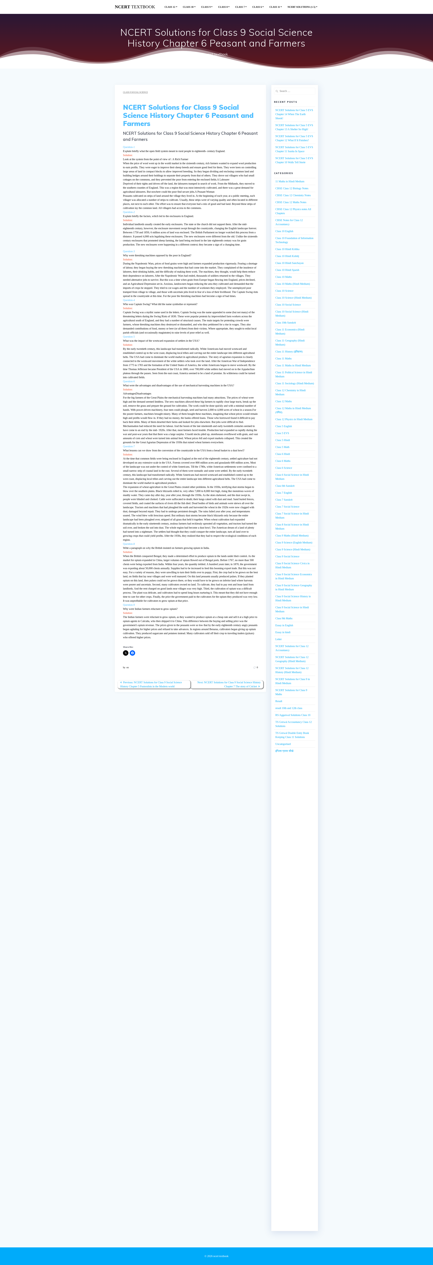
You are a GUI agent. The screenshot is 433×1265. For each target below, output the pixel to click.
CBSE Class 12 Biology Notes (291, 188)
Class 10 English (284, 231)
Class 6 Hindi (282, 454)
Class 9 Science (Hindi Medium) (292, 549)
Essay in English (284, 625)
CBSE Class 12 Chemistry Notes (293, 195)
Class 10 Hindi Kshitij (287, 256)
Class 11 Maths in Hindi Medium (293, 365)
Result (278, 701)
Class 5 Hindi (282, 440)
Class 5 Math (282, 447)
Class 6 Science (283, 467)
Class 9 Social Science (135, 92)
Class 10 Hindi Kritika (287, 249)
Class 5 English (283, 426)
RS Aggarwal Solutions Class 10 (292, 715)
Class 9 (206, 7)
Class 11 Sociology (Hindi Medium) (294, 383)
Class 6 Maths (282, 460)
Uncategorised (283, 744)
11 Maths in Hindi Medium (289, 181)
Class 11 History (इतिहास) (289, 351)
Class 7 (240, 7)
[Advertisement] (294, 819)
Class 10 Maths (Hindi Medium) (292, 283)
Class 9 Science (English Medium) (293, 542)
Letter (278, 639)
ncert (135, 7)
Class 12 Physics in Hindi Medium (293, 419)
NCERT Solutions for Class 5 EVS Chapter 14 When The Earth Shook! (294, 114)
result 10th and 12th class (288, 708)
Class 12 (170, 7)
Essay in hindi (282, 632)
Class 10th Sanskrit (285, 322)
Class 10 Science (284, 290)
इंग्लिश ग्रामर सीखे (284, 750)
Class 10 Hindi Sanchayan (289, 263)
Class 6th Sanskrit (284, 485)
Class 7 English (283, 492)
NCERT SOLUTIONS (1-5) (301, 7)
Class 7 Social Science (287, 506)
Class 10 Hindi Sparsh (287, 270)
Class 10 (188, 7)
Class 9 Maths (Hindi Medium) (292, 535)
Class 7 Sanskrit (283, 499)
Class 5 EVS (282, 433)
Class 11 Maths (283, 358)
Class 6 (257, 7)
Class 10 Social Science (288, 304)
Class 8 (223, 7)
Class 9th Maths (283, 618)
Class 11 (274, 7)
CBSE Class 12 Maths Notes (290, 202)
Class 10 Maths (283, 276)
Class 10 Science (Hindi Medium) (293, 297)
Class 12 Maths (283, 401)
